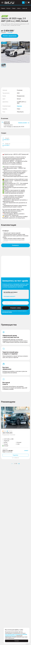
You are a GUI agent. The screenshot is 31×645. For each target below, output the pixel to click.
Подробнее (15, 455)
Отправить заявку (15, 308)
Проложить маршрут (9, 296)
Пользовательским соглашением (13, 634)
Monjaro (3, 407)
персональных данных (7, 312)
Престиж (19, 106)
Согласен (17, 640)
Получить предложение (9, 36)
